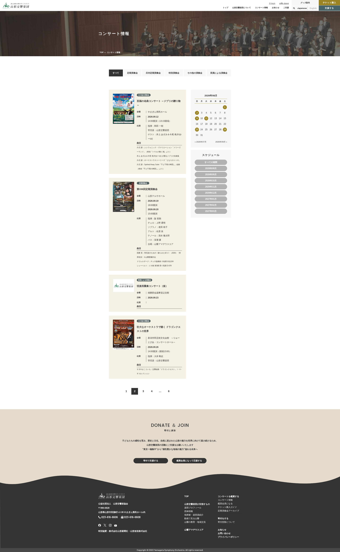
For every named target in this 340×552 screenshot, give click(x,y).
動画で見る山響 (191, 518)
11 (206, 118)
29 (225, 129)
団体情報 (188, 511)
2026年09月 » (221, 142)
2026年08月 (211, 168)
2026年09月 (211, 174)
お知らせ (275, 8)
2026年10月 (211, 180)
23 (197, 129)
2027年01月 (211, 199)
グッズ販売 (305, 3)
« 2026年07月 (200, 142)
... (160, 391)
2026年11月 (211, 187)
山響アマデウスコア (193, 530)
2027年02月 (211, 205)
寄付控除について (226, 522)
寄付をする (223, 518)
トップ (225, 8)
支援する (329, 8)
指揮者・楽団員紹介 (193, 515)
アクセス (272, 3)
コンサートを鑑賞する (228, 496)
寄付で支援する (150, 460)
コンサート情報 (225, 500)
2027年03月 (211, 211)
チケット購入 (329, 2)
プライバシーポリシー (228, 537)
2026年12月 (211, 193)
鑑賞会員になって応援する (189, 460)
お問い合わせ (284, 3)
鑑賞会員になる (225, 503)
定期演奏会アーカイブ (228, 511)
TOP (101, 52)
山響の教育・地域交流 (195, 522)
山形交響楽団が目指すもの (197, 504)
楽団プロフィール (192, 508)
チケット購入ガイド (227, 507)
